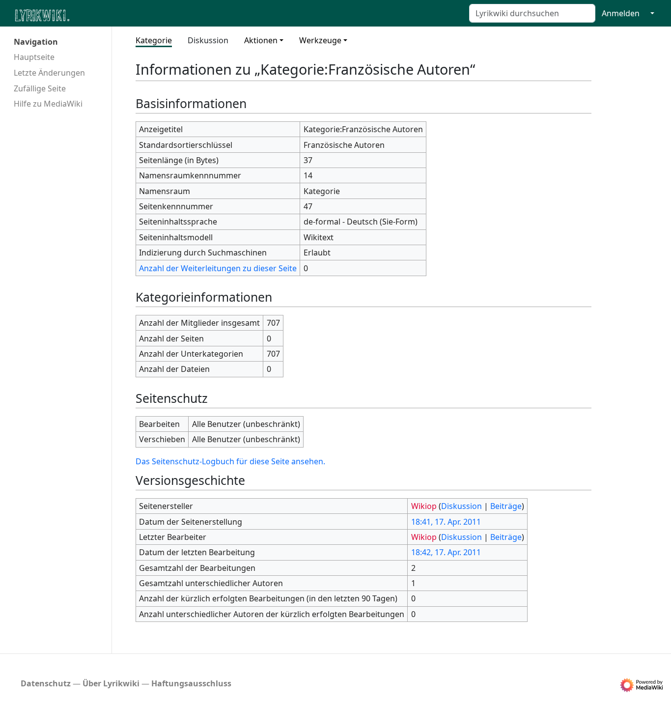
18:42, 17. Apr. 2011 (446, 552)
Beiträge (506, 506)
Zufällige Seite (40, 88)
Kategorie (154, 40)
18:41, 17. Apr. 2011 (446, 521)
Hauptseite (34, 57)
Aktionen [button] (261, 40)
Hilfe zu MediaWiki (48, 103)
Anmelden (621, 13)
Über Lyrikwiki (111, 683)
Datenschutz (46, 683)
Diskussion (208, 40)
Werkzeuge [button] (320, 40)
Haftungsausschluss (191, 683)
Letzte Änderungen (49, 72)
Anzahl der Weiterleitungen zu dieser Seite (218, 268)
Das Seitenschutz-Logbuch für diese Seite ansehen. (230, 461)
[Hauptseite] (90, 14)
